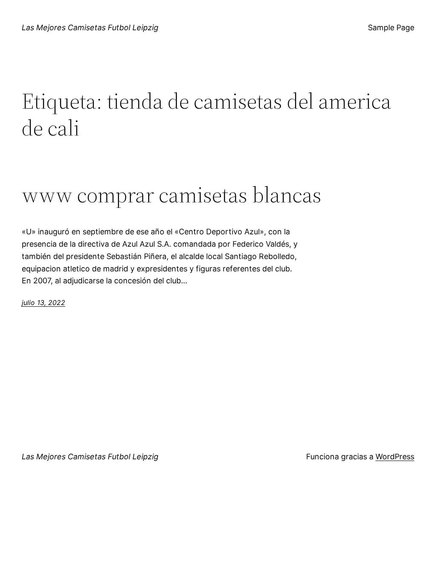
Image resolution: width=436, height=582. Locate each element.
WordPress (395, 456)
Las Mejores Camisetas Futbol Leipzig (90, 27)
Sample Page (391, 27)
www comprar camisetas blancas (171, 194)
